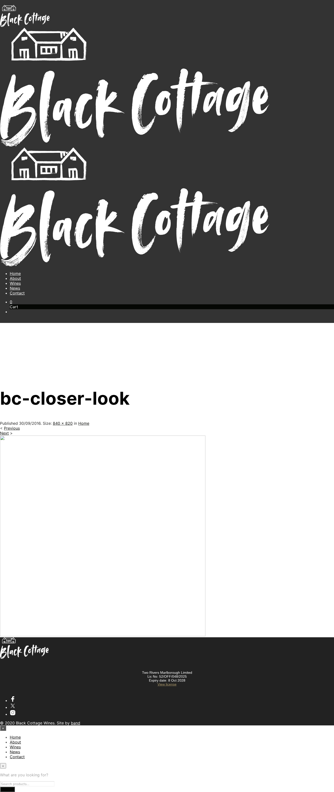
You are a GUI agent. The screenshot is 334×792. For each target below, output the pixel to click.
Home (15, 273)
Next (4, 433)
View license (167, 684)
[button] (11, 301)
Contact (17, 293)
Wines (15, 283)
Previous (12, 428)
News (15, 288)
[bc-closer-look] (102, 634)
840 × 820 (63, 423)
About (15, 278)
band (75, 723)
